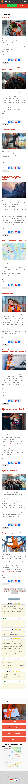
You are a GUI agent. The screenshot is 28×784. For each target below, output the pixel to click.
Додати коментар (14, 599)
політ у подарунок (15, 47)
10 (9, 591)
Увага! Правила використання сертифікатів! (14, 350)
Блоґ (6, 11)
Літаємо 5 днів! (8, 130)
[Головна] (6, 2)
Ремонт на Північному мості (14, 240)
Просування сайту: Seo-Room (20, 776)
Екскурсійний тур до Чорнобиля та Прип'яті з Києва (12, 177)
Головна (3, 11)
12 (14, 591)
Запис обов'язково (6, 155)
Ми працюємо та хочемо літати (9, 315)
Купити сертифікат (11, 5)
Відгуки (14, 739)
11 (11, 591)
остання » (15, 593)
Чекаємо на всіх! (9, 293)
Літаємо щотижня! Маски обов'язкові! (13, 68)
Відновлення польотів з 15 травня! (13, 410)
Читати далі (6, 62)
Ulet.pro (13, 776)
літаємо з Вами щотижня (10, 93)
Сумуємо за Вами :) (10, 471)
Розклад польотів (15, 727)
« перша (7, 589)
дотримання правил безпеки (9, 443)
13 (17, 591)
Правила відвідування (14, 733)
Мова (3, 54)
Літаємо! (5, 17)
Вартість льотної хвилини (8, 571)
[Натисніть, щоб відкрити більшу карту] (11, 766)
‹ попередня (13, 589)
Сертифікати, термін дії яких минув (10, 375)
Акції (14, 721)
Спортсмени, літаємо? (11, 533)
